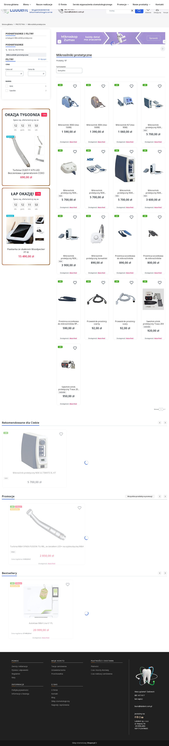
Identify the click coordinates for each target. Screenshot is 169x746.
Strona (156, 409)
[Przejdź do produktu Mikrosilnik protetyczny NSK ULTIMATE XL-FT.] (68, 168)
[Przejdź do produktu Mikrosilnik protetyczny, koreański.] (96, 234)
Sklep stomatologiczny (60, 701)
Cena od (9, 69)
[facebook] (135, 717)
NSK (11, 86)
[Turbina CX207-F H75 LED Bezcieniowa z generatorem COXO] (19, 151)
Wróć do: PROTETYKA (16, 50)
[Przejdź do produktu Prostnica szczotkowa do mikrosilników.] (125, 234)
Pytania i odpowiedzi (20, 670)
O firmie (54, 690)
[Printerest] (137, 717)
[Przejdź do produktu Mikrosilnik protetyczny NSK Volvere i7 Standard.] (153, 168)
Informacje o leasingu (20, 694)
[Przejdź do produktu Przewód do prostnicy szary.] (125, 299)
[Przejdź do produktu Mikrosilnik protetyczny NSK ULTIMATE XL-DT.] (153, 103)
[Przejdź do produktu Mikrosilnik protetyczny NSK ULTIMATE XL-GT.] (96, 168)
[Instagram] (140, 717)
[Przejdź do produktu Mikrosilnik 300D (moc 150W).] (68, 103)
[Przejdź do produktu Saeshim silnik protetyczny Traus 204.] (153, 299)
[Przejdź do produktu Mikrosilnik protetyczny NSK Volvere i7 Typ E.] (68, 234)
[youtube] (142, 717)
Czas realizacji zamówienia (101, 674)
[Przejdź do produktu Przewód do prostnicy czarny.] (96, 299)
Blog (53, 697)
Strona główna (7, 24)
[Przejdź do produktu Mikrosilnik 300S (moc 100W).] (96, 103)
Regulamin (16, 674)
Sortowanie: (61, 66)
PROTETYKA (20, 24)
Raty (13, 677)
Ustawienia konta (58, 670)
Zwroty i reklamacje (20, 666)
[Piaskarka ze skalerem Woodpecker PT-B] (19, 230)
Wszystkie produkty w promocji (139, 496)
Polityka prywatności (20, 690)
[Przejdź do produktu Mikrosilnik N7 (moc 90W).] (125, 103)
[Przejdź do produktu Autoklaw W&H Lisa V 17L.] (41, 601)
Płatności (94, 666)
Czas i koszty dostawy (100, 670)
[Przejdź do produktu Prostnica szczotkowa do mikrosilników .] (153, 234)
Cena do (31, 69)
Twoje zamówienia (59, 666)
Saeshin (13, 90)
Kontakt (54, 694)
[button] (139, 10)
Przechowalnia (57, 674)
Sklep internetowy (83, 743)
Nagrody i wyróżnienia (60, 705)
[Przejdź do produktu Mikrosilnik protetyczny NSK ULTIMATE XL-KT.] (125, 168)
